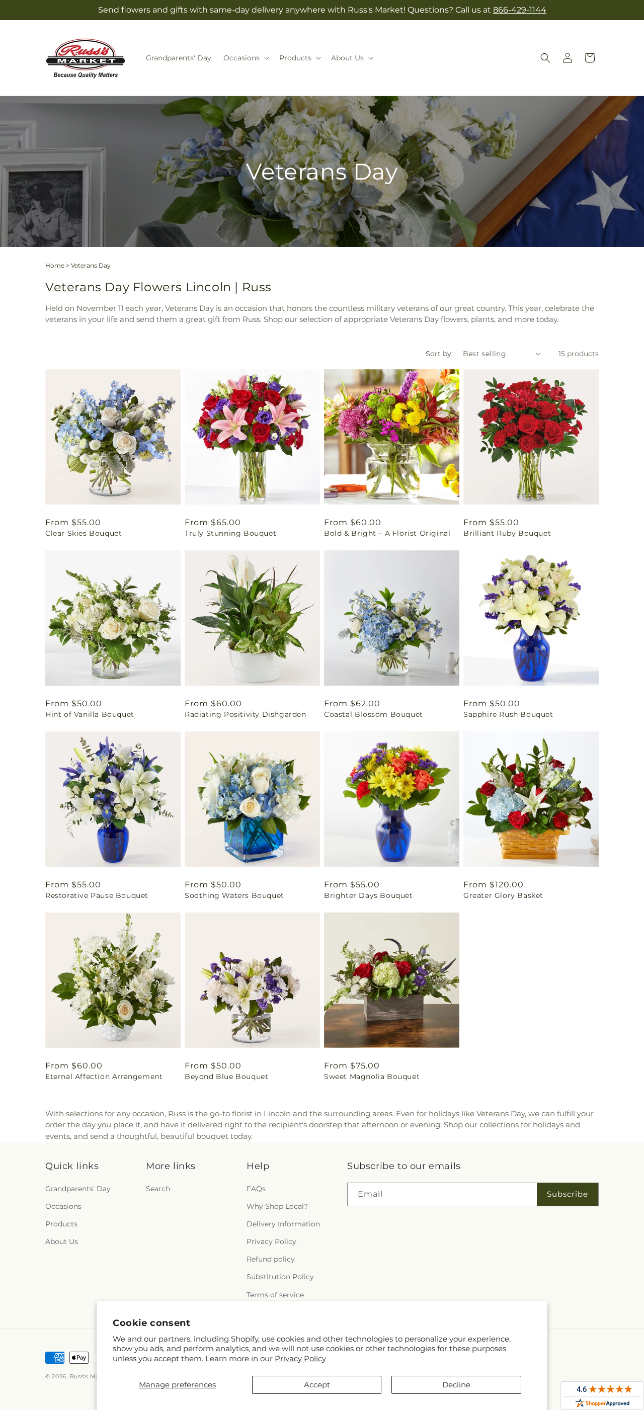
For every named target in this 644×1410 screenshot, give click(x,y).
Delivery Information (283, 1223)
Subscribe (567, 1193)
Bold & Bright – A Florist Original (387, 533)
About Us (61, 1241)
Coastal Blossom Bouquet (373, 714)
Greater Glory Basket (503, 895)
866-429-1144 (519, 10)
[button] (245, 57)
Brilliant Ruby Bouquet (507, 533)
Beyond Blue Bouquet (226, 1076)
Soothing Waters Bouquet (234, 895)
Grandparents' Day (78, 1188)
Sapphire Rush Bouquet (508, 714)
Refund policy (271, 1259)
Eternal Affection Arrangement (104, 1076)
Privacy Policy (300, 1358)
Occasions (63, 1205)
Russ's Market (91, 1376)
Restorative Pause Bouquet (96, 895)
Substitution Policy (280, 1276)
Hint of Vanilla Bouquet (89, 714)
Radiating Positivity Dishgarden (245, 714)
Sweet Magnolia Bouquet (372, 1076)
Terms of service (275, 1294)
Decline (456, 1384)
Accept (317, 1384)
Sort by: (439, 353)
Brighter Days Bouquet (368, 895)
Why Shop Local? (277, 1205)
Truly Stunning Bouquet (230, 533)
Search (158, 1188)
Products (61, 1223)
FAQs (256, 1188)
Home (54, 265)
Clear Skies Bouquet (83, 533)
